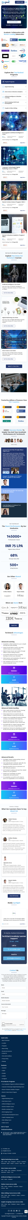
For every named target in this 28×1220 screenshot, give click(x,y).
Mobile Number (5, 997)
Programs (4, 1045)
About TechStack (5, 1040)
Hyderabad (3, 1172)
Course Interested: (6, 1004)
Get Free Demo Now (8, 292)
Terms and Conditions (7, 1056)
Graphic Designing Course (8, 1117)
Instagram (4, 1078)
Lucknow (17, 1163)
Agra (9, 1161)
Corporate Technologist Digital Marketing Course (13, 1086)
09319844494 (20, 1213)
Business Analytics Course (8, 1106)
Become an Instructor (7, 1051)
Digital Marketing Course (7, 1098)
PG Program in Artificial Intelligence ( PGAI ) (13, 133)
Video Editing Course (6, 1120)
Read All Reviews (14, 896)
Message (3, 1010)
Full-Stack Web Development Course (10, 1114)
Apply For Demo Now (13, 366)
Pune (24, 1163)
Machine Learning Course (7, 1109)
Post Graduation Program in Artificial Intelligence (13, 1084)
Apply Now (22, 142)
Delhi (2, 1161)
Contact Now (19, 2)
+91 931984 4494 (14, 949)
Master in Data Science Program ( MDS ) (13, 202)
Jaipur (8, 1163)
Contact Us (4, 1053)
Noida (6, 1161)
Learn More (22, 923)
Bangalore (13, 1161)
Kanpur (12, 1163)
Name (2, 985)
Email (2, 991)
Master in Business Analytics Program (10, 1089)
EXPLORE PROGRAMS (13, 22)
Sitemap (4, 1061)
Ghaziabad (3, 1163)
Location (4, 1043)
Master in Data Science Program (9, 1092)
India (21, 1163)
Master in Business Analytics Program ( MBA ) (13, 235)
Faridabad (23, 1161)
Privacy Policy (19, 1030)
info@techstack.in (15, 958)
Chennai (18, 1161)
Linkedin (4, 1076)
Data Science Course (6, 1101)
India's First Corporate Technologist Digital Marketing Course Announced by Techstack (14, 919)
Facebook (4, 1067)
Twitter (3, 1070)
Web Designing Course (7, 1112)
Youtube (4, 1073)
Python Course (5, 1122)
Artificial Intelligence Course (8, 1103)
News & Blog (5, 1048)
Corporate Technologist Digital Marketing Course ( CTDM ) (11, 168)
